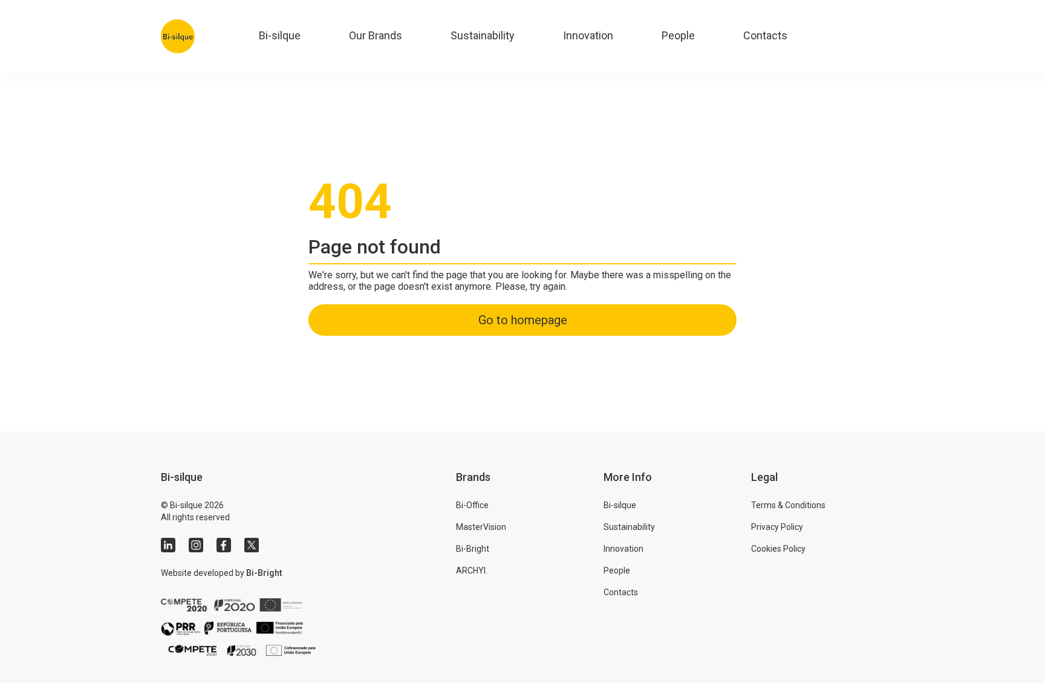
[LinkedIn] (168, 545)
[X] (251, 545)
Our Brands (375, 35)
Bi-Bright (264, 573)
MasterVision (481, 527)
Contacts (765, 35)
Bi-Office (472, 505)
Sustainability (483, 35)
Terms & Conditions (788, 505)
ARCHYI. (471, 570)
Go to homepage (522, 320)
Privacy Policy (777, 527)
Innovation (588, 35)
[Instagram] (196, 545)
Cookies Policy (778, 549)
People (678, 35)
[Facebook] (223, 545)
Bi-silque (280, 35)
